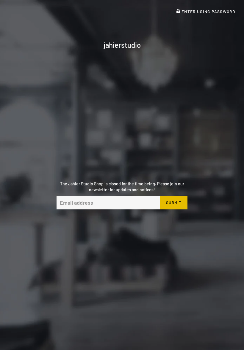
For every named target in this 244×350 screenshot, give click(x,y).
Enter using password (207, 11)
